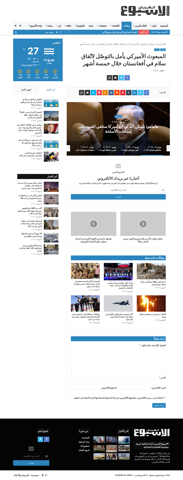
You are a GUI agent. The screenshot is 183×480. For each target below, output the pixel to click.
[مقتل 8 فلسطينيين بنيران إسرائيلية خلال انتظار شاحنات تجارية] (51, 249)
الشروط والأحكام (21, 475)
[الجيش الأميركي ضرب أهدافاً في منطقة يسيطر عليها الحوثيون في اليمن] (51, 116)
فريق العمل (84, 450)
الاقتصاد (115, 25)
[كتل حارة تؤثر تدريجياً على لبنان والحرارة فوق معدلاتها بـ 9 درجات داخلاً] (51, 144)
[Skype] (93, 92)
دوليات (126, 25)
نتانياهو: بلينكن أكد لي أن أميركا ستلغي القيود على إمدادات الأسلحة (118, 129)
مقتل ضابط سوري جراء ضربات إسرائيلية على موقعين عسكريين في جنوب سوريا (30, 185)
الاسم (162, 377)
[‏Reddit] (117, 92)
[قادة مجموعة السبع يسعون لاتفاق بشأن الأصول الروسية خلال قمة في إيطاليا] (111, 448)
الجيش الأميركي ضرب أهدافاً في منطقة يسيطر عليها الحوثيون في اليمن (31, 115)
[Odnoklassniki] (105, 92)
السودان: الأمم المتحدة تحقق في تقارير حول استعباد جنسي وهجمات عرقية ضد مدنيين (86, 284)
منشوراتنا (85, 446)
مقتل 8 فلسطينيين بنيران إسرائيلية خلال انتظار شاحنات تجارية (30, 248)
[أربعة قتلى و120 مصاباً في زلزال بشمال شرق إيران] (151, 271)
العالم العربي (141, 25)
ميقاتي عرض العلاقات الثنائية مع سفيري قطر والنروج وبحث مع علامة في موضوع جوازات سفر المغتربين (29, 129)
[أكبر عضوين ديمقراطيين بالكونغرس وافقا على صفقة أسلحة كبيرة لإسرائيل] (118, 303)
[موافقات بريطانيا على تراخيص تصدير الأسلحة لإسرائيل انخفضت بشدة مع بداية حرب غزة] (85, 303)
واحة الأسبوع (36, 25)
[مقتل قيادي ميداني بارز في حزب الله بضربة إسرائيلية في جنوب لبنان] (124, 456)
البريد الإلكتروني (158, 387)
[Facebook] (127, 77)
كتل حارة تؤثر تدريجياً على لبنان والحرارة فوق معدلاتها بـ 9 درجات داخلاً (30, 143)
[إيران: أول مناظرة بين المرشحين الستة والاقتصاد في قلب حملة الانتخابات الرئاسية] (118, 271)
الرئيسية (164, 25)
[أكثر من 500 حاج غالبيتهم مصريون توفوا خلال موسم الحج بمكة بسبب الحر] (51, 212)
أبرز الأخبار (118, 116)
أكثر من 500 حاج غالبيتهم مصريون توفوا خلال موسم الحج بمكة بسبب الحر (30, 211)
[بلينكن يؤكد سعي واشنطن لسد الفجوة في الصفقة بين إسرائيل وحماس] (99, 439)
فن (59, 25)
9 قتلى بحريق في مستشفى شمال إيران (152, 315)
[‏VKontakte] (111, 92)
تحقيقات (103, 25)
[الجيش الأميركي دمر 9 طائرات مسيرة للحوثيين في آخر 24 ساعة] (51, 199)
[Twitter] (121, 77)
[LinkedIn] (134, 92)
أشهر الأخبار (26, 89)
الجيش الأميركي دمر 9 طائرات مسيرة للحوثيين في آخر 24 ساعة (30, 198)
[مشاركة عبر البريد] (115, 77)
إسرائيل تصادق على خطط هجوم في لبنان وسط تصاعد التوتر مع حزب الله (31, 223)
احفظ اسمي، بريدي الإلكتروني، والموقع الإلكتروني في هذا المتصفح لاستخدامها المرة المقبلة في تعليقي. (118, 397)
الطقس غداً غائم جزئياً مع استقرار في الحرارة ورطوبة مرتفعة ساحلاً (31, 102)
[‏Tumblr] (128, 92)
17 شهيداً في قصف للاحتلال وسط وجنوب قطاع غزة (31, 235)
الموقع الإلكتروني (108, 387)
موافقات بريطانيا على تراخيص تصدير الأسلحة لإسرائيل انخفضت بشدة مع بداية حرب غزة (86, 317)
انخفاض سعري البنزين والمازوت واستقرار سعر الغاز (30, 154)
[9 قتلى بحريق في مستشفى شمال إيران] (151, 303)
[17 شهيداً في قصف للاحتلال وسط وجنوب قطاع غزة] (51, 237)
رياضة (50, 25)
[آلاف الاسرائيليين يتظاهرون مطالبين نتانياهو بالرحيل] (111, 439)
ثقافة (68, 25)
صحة (91, 25)
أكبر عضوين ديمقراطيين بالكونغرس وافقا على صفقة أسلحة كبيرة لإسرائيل (119, 317)
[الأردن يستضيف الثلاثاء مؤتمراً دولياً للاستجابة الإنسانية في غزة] (99, 456)
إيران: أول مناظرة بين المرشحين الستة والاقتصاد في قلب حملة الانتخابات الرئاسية (120, 285)
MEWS (129, 475)
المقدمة (85, 437)
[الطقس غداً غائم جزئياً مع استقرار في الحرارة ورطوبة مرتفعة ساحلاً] (51, 103)
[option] (118, 129)
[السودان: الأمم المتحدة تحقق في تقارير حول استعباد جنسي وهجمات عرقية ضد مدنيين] (85, 271)
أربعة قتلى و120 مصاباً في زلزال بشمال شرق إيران (153, 283)
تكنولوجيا (80, 25)
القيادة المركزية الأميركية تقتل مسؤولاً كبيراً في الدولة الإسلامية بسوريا (108, 32)
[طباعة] (109, 77)
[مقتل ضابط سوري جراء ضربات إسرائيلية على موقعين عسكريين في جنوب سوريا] (51, 187)
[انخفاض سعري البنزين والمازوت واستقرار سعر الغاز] (51, 157)
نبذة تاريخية (84, 441)
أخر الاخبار (50, 89)
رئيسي (157, 50)
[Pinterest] (123, 92)
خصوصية (35, 475)
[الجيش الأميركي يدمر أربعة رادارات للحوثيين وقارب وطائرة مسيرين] (124, 440)
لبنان (154, 25)
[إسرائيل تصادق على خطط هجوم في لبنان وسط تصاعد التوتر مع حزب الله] (51, 225)
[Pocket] (99, 92)
